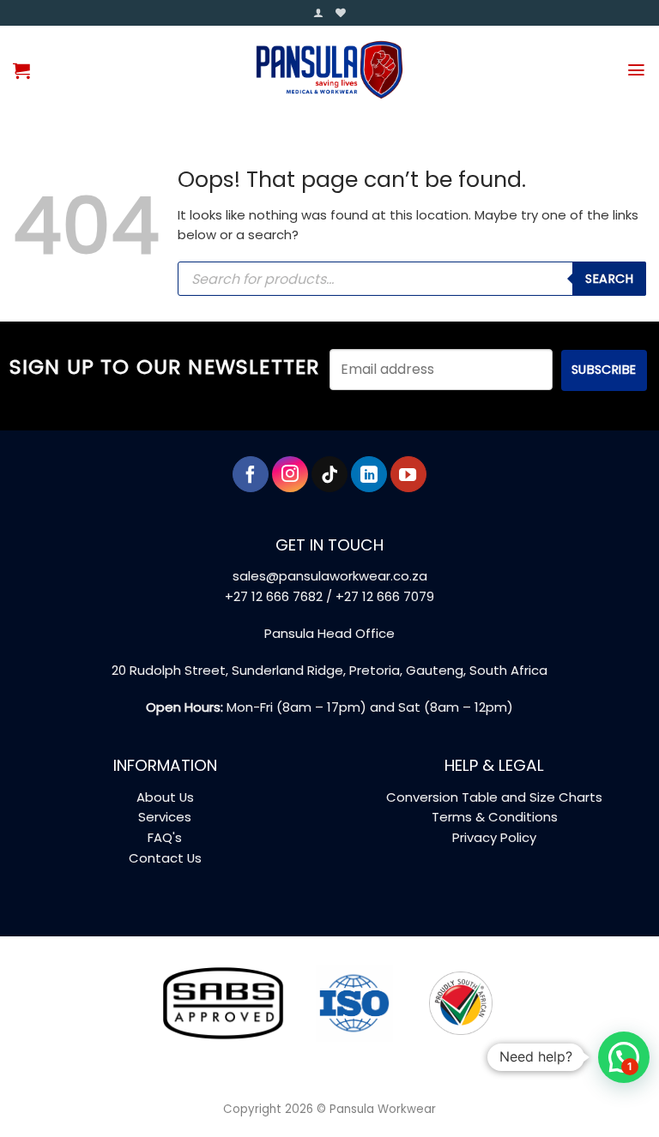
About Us (165, 797)
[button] (318, 13)
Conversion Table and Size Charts (494, 797)
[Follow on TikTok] (329, 474)
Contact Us (165, 858)
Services (164, 817)
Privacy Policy (494, 837)
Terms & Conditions (495, 817)
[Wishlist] (341, 13)
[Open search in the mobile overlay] (412, 279)
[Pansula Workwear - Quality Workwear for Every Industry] (330, 69)
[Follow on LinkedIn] (369, 474)
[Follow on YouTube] (408, 474)
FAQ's (165, 837)
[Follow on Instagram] (290, 474)
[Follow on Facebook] (251, 474)
